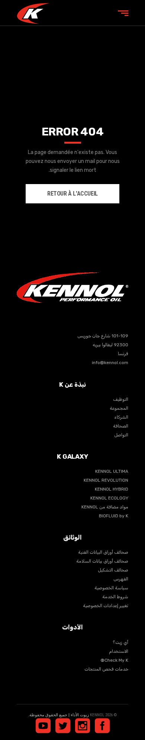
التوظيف (120, 399)
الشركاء (121, 417)
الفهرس (120, 579)
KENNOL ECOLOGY (109, 498)
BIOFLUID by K (113, 515)
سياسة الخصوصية (111, 587)
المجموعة (119, 408)
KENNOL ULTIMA (111, 471)
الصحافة (120, 426)
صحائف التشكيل (113, 570)
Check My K (114, 660)
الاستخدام (118, 651)
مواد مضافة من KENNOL (104, 507)
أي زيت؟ (120, 642)
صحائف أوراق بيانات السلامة (102, 561)
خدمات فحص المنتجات (106, 669)
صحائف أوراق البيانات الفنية (103, 552)
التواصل (121, 435)
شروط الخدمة (115, 596)
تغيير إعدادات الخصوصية (105, 605)
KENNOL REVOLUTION (106, 480)
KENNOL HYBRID (111, 489)
